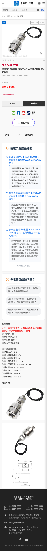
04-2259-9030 (15, 509)
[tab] (7, 135)
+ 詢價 (12, 103)
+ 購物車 (34, 103)
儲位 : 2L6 (34, 22)
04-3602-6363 (15, 506)
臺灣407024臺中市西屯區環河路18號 (24, 515)
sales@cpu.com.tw (16, 523)
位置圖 (42, 22)
